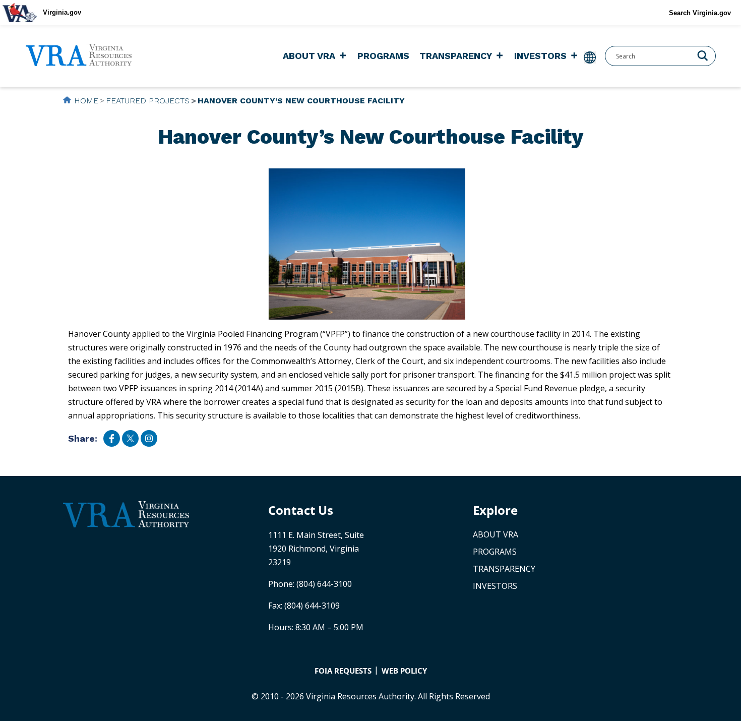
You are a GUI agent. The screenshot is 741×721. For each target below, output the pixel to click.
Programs (383, 55)
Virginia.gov (62, 12)
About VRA (309, 55)
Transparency (455, 55)
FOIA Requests (343, 671)
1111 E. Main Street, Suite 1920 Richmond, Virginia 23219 (316, 548)
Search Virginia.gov (700, 13)
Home (86, 100)
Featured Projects (148, 100)
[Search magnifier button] (702, 55)
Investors (540, 55)
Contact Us (300, 510)
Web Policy (404, 671)
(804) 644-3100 (324, 583)
